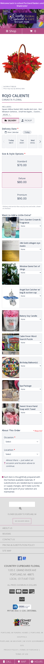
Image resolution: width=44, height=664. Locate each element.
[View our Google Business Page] (24, 559)
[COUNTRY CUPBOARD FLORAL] (22, 22)
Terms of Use (22, 654)
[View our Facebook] (20, 559)
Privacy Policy (11, 650)
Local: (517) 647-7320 (22, 578)
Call (8, 661)
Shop (12, 31)
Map (23, 661)
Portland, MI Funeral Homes (15, 632)
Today (27, 132)
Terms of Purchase (29, 650)
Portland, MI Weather (10, 641)
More (5, 114)
